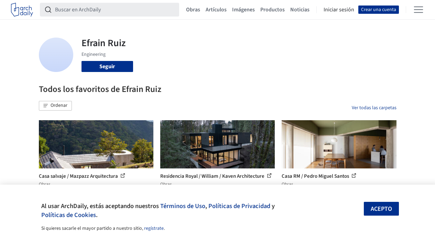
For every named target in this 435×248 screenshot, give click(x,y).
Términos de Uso (182, 206)
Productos (272, 9)
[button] (55, 106)
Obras (193, 9)
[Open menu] (418, 9)
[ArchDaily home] (22, 10)
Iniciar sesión (339, 9)
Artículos (216, 9)
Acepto (381, 209)
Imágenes (243, 9)
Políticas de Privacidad (239, 206)
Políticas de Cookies (68, 214)
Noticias (299, 9)
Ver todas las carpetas (374, 107)
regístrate (154, 228)
